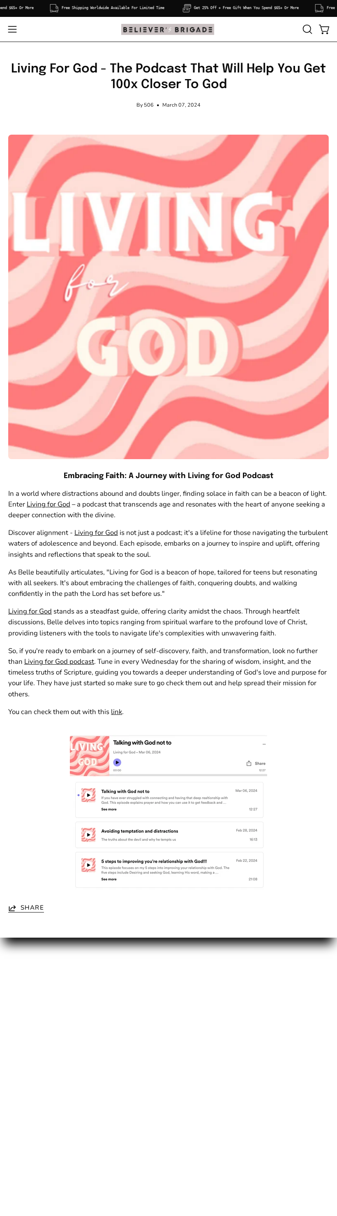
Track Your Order (34, 1022)
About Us (22, 1008)
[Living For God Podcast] (168, 813)
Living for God (48, 504)
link (116, 712)
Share (32, 908)
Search (187, 980)
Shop (16, 994)
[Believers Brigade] (168, 29)
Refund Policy (198, 1022)
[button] (306, 29)
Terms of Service (202, 994)
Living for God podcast (59, 661)
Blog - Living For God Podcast (54, 1051)
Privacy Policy (198, 1008)
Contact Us (25, 1036)
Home (17, 980)
